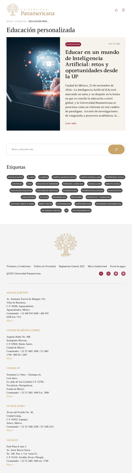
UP (66, 210)
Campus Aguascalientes (64, 177)
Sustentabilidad (83, 204)
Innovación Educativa (21, 190)
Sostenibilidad (64, 204)
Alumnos (43, 177)
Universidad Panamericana (109, 204)
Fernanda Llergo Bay (73, 184)
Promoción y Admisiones (99, 197)
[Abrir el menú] (123, 10)
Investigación (73, 44)
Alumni (31, 177)
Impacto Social (113, 184)
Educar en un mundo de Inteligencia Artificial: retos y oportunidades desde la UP (92, 64)
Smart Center (45, 204)
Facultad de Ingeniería (47, 184)
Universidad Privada (51, 210)
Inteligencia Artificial (47, 190)
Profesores (76, 197)
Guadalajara (94, 184)
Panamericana (59, 197)
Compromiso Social (114, 177)
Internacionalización (92, 190)
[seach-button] (116, 10)
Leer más (70, 123)
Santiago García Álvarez (22, 204)
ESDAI (29, 184)
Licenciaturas (28, 197)
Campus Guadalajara (90, 177)
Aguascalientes (15, 177)
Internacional (70, 190)
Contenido (17, 184)
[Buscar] (116, 149)
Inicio (10, 21)
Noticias (44, 197)
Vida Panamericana (81, 210)
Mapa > (10, 320)
